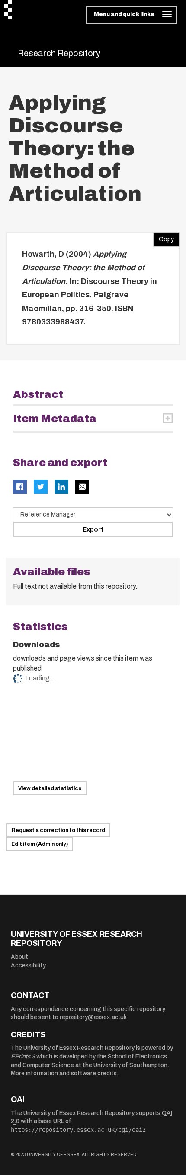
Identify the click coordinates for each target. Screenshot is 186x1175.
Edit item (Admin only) (39, 844)
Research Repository (59, 53)
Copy (163, 237)
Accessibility (28, 965)
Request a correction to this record (58, 830)
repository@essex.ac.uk (93, 1017)
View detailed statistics (49, 788)
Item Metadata (54, 418)
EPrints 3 (23, 1056)
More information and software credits (64, 1073)
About (19, 957)
